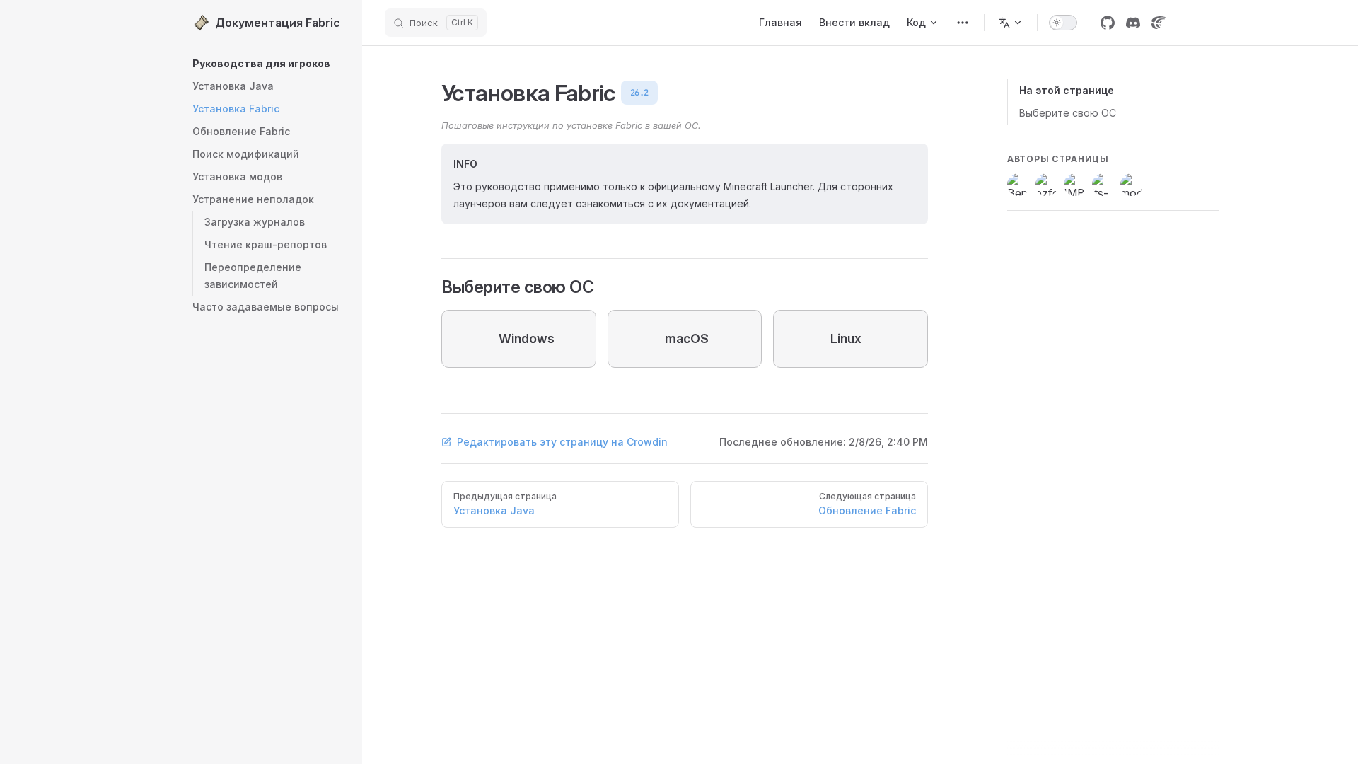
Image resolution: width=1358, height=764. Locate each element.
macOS (687, 338)
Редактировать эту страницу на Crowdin (562, 442)
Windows (527, 338)
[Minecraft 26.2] (962, 22)
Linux (845, 338)
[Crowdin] (1158, 22)
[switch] (1063, 22)
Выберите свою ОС (1067, 113)
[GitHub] (1107, 22)
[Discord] (1133, 22)
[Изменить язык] (1010, 22)
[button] (266, 199)
